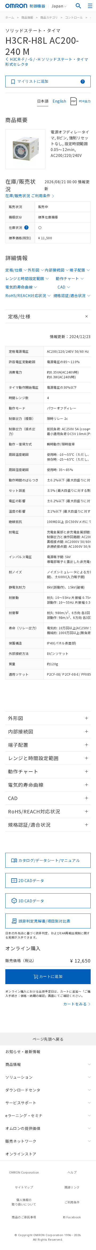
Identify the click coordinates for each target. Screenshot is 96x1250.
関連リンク (72, 1187)
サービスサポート (21, 1102)
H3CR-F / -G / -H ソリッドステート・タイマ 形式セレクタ (46, 61)
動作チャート (67, 278)
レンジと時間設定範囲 (24, 278)
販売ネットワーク (21, 1141)
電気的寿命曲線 (19, 287)
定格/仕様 (13, 270)
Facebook (73, 1217)
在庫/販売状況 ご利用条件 (28, 195)
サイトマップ (24, 1187)
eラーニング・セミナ (24, 1115)
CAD (62, 287)
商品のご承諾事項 (24, 1217)
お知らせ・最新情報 (22, 1051)
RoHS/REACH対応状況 (25, 295)
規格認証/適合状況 (69, 295)
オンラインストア (21, 1153)
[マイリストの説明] (82, 81)
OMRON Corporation (24, 1172)
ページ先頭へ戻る (48, 1039)
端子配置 (77, 270)
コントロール (74, 17)
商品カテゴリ (49, 17)
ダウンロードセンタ (22, 1090)
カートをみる (75, 1004)
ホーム (9, 17)
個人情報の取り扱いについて (24, 1202)
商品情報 (27, 17)
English (59, 101)
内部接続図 (54, 270)
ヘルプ (72, 1172)
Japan (57, 6)
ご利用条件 (72, 1202)
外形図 (33, 270)
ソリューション (19, 1077)
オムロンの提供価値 (22, 1128)
